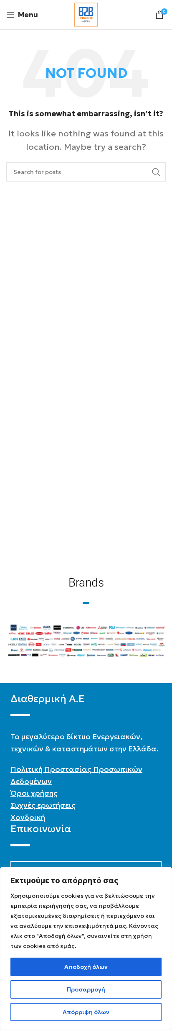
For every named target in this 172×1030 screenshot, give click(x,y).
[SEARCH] (156, 172)
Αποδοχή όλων (86, 967)
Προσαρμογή (86, 989)
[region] (86, 948)
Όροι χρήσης (34, 793)
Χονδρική (27, 817)
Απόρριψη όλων (86, 1012)
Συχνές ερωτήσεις (43, 805)
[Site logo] (86, 13)
